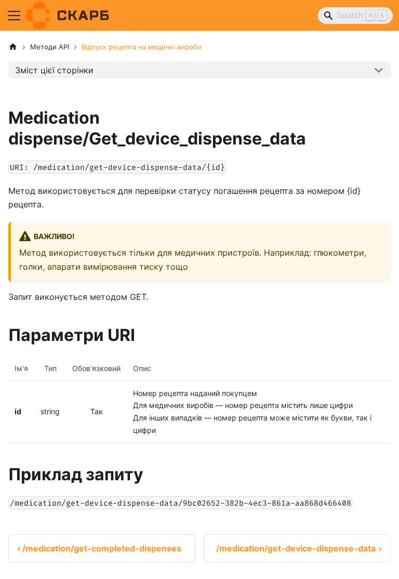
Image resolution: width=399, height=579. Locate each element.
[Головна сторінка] (13, 47)
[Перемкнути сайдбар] (14, 15)
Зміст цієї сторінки (54, 70)
